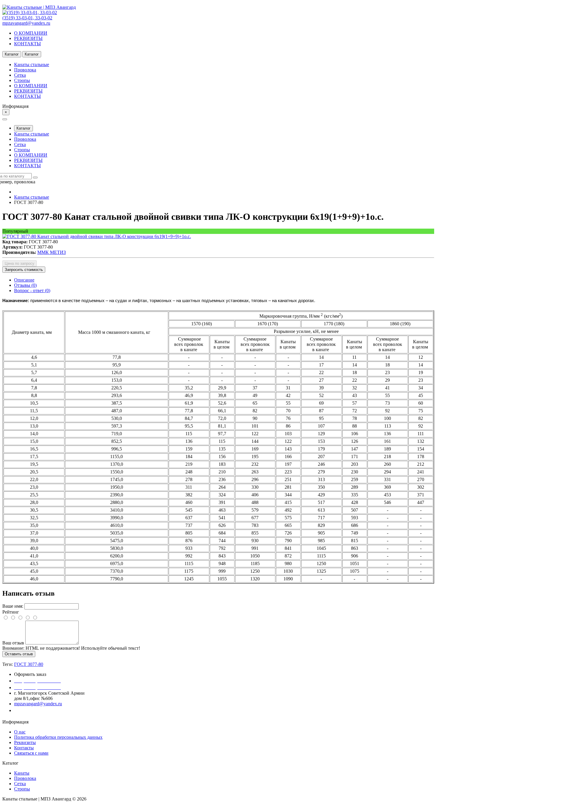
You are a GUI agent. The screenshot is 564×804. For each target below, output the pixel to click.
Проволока (25, 778)
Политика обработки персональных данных (58, 737)
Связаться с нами (31, 753)
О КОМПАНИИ (30, 33)
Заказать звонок (34, 710)
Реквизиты (25, 742)
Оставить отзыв (19, 654)
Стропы (22, 788)
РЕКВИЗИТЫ (28, 38)
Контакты (24, 747)
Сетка (20, 783)
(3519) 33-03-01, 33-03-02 (27, 17)
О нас (20, 731)
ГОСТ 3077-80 (28, 664)
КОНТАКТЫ (27, 43)
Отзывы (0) (25, 285)
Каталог (23, 128)
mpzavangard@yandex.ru (26, 23)
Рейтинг (10, 611)
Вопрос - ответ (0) (32, 290)
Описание (24, 279)
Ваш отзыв (13, 642)
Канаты (21, 773)
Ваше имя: (12, 606)
